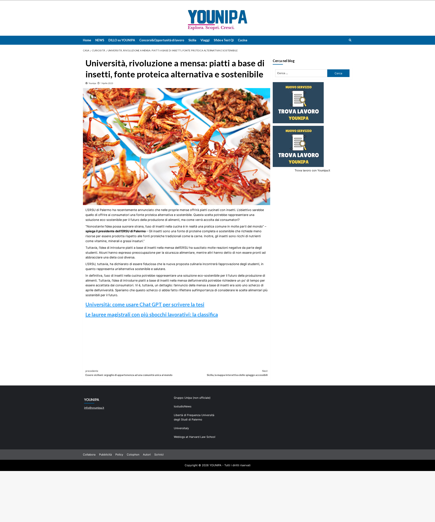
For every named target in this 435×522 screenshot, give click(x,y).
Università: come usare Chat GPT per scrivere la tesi (144, 304)
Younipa (92, 83)
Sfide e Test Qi (224, 40)
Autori (147, 454)
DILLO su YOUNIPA (121, 40)
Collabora (89, 454)
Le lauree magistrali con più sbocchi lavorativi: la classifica (151, 314)
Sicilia (192, 40)
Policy (119, 454)
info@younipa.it (94, 407)
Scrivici (159, 454)
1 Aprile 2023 (107, 83)
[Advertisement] (217, 496)
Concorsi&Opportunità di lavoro (161, 40)
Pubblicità (105, 454)
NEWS (99, 40)
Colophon (133, 454)
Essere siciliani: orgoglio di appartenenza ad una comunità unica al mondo (128, 372)
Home (87, 40)
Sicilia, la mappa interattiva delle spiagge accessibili (237, 372)
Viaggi (205, 40)
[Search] (350, 40)
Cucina (242, 40)
